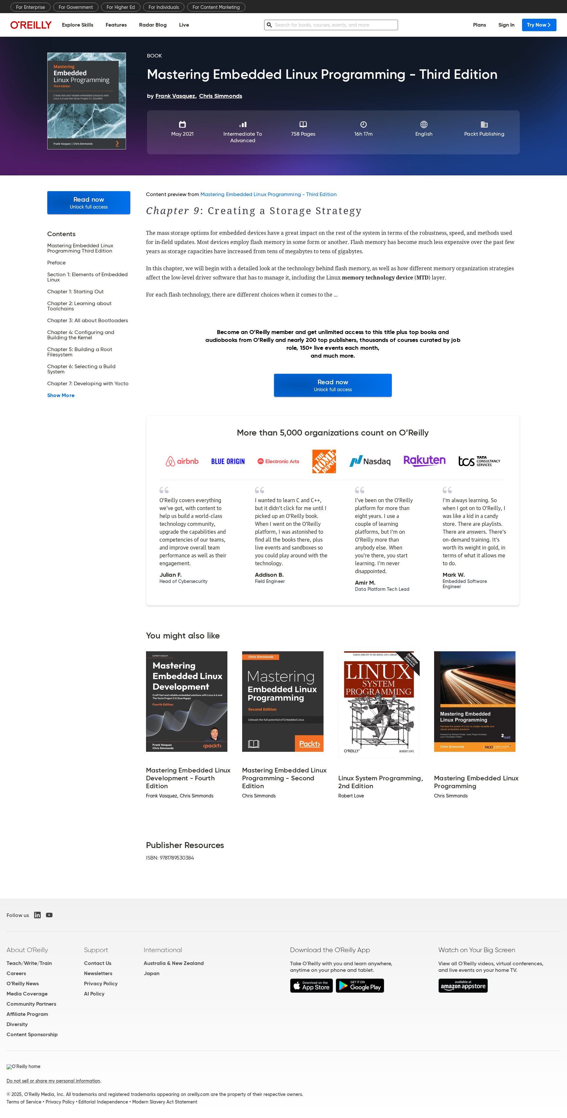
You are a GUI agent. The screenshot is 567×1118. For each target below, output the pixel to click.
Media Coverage (27, 993)
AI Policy (94, 993)
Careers (16, 973)
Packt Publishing (484, 134)
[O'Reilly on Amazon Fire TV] (463, 991)
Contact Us (97, 963)
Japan (151, 973)
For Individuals (164, 7)
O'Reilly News (23, 983)
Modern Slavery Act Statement (164, 1102)
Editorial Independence (103, 1102)
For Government (76, 7)
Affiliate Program (27, 1014)
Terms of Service (24, 1102)
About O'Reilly (27, 950)
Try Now (536, 24)
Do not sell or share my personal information (53, 1081)
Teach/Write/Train (29, 963)
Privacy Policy (100, 983)
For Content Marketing (216, 7)
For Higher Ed (121, 7)
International (163, 950)
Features (116, 24)
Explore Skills (77, 24)
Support (96, 950)
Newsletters (98, 973)
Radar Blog (153, 24)
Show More (60, 395)
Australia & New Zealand (174, 963)
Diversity (17, 1024)
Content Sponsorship (32, 1034)
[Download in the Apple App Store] (311, 991)
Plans (479, 24)
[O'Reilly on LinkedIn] (37, 915)
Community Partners (31, 1003)
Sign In (506, 24)
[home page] (31, 24)
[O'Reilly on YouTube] (49, 915)
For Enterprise (30, 7)
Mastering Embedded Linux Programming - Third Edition (268, 194)
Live (184, 24)
